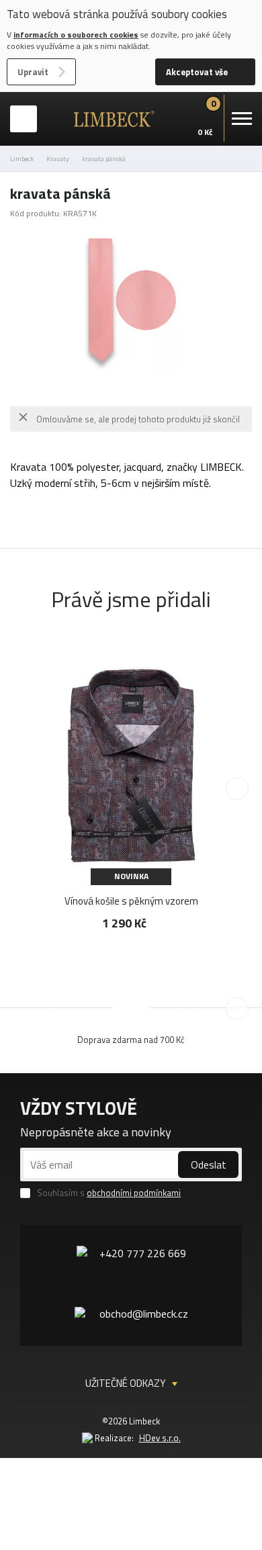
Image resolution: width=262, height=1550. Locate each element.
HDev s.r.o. (160, 1438)
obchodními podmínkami (134, 1192)
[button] (237, 788)
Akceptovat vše (197, 72)
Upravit (32, 72)
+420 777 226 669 (142, 1253)
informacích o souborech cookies (75, 34)
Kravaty (57, 159)
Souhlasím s (109, 1193)
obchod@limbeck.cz (143, 1314)
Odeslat (208, 1164)
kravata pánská (104, 159)
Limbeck (22, 159)
